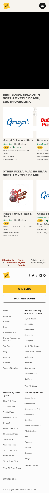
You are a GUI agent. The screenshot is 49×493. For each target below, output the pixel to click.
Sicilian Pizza (9, 406)
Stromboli (28, 453)
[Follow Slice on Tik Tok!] (37, 275)
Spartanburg (29, 368)
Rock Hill (28, 362)
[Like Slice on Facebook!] (29, 275)
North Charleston (31, 346)
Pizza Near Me (9, 332)
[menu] (42, 6)
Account (6, 357)
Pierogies (28, 442)
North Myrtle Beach (21, 262)
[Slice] (6, 6)
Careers (6, 321)
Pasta (27, 436)
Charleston (29, 329)
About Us (7, 316)
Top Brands (8, 346)
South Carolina (12, 261)
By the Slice (8, 423)
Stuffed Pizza (9, 456)
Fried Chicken (30, 431)
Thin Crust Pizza (10, 450)
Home (5, 310)
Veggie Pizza (8, 412)
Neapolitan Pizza (10, 434)
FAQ (5, 351)
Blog (5, 327)
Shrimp (27, 447)
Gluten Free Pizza (10, 428)
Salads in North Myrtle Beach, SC (38, 261)
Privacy (6, 362)
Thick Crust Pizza (10, 461)
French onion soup (32, 425)
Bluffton (28, 379)
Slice (4, 260)
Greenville (28, 335)
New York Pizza (9, 401)
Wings (27, 458)
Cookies (28, 420)
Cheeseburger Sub (32, 409)
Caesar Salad (30, 398)
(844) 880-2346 (9, 479)
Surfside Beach (31, 373)
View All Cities (30, 386)
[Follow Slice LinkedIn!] (40, 275)
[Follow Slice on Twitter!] (33, 275)
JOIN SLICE (24, 289)
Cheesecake (29, 403)
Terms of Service (10, 368)
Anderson (28, 357)
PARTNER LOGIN (24, 298)
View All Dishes (31, 465)
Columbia (28, 324)
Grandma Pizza (9, 445)
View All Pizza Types (12, 468)
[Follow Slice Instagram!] (44, 275)
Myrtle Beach (30, 319)
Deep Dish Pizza (10, 417)
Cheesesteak (30, 414)
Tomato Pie (8, 439)
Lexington (28, 340)
